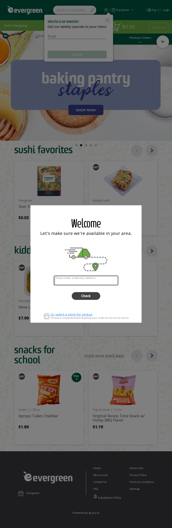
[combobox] (86, 280)
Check (86, 296)
